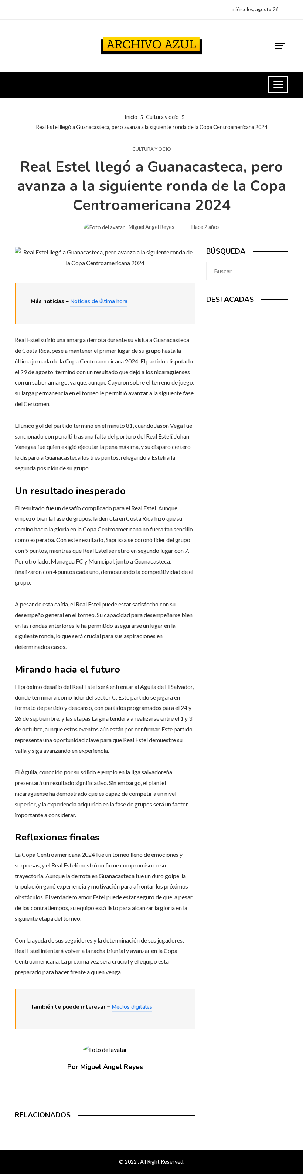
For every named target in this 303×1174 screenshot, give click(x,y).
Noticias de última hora (98, 301)
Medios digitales (132, 1007)
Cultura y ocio (151, 149)
